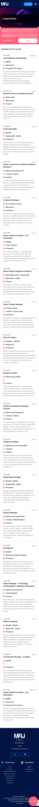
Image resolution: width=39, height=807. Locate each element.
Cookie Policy (7, 798)
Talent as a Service (9, 773)
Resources (10, 780)
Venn (21, 803)
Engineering (29, 769)
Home (10, 767)
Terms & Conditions (25, 798)
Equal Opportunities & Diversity (16, 800)
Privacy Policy (15, 798)
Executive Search (10, 776)
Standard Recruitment (9, 771)
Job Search (9, 778)
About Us (9, 769)
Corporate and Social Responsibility (19, 801)
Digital (29, 767)
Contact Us (9, 783)
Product (29, 771)
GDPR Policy (27, 800)
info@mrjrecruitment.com (19, 748)
